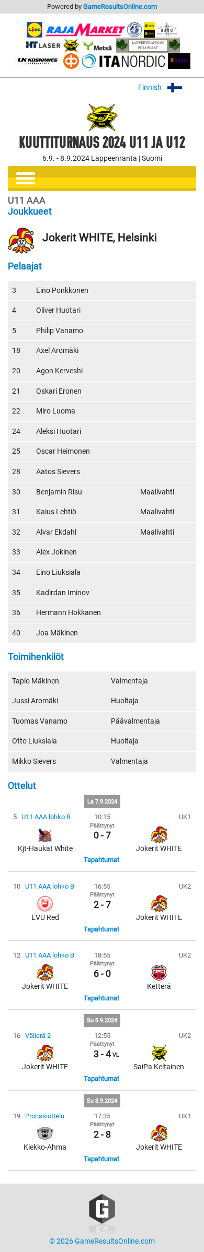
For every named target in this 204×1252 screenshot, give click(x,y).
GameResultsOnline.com (120, 6)
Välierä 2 (38, 1036)
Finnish (150, 87)
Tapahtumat (101, 860)
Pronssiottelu (44, 1116)
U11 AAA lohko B (46, 817)
